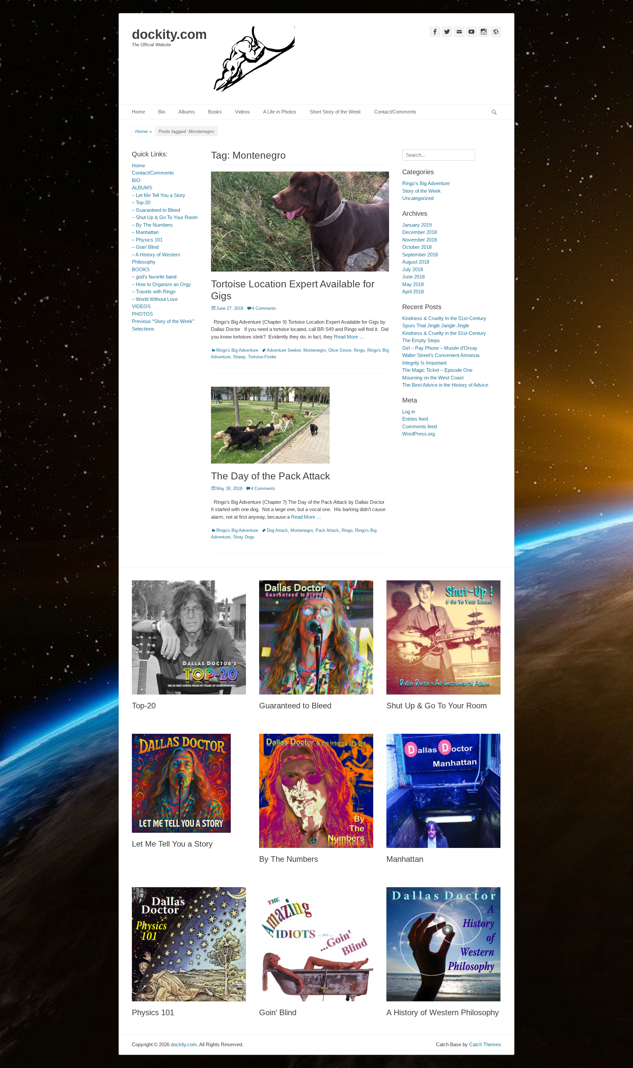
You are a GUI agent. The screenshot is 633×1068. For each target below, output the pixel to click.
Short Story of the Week (335, 111)
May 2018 (413, 284)
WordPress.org (418, 434)
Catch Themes (485, 1044)
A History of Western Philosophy (442, 1012)
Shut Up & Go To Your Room (436, 705)
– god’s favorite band (154, 276)
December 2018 (419, 232)
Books (215, 111)
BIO (136, 180)
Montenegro (314, 350)
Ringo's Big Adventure (237, 350)
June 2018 (413, 276)
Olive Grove (339, 350)
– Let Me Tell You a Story (158, 195)
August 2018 (415, 262)
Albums (186, 111)
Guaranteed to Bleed (295, 705)
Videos (242, 111)
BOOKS (141, 269)
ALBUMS (142, 187)
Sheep (239, 356)
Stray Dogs (244, 536)
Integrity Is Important (424, 363)
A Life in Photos (279, 111)
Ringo (359, 350)
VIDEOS (141, 306)
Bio (161, 111)
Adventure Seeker (284, 350)
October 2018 (417, 247)
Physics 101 (153, 1012)
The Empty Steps (421, 340)
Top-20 (144, 705)
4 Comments (264, 308)
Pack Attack (327, 530)
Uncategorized (418, 198)
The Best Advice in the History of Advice (445, 385)
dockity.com (169, 34)
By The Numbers (288, 859)
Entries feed (415, 419)
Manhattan (404, 859)
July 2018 (412, 269)
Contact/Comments (395, 111)
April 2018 (413, 291)
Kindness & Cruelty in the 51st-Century (444, 333)
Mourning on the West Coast (433, 377)
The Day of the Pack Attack (270, 475)
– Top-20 (141, 202)
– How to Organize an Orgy (161, 284)
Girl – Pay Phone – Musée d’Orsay (439, 348)
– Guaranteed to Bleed (156, 210)
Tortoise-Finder (262, 356)
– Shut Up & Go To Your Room (165, 217)
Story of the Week (421, 191)
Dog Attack (277, 530)
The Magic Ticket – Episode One (437, 370)
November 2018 (419, 240)
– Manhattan (145, 232)
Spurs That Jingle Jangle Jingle (435, 325)
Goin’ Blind (277, 1012)
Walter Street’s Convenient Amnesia (440, 355)
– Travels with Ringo (153, 291)
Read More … (349, 337)
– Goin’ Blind (145, 247)
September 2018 (420, 254)
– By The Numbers (152, 225)
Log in (408, 411)
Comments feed (419, 426)
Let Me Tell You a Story (172, 843)
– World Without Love (155, 299)
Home (138, 111)
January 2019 (417, 225)
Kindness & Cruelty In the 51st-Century (444, 318)
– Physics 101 (147, 240)
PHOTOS (142, 314)
